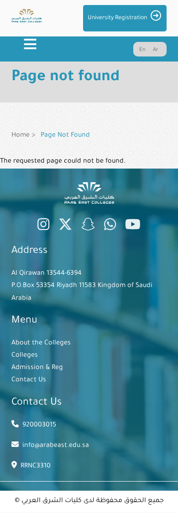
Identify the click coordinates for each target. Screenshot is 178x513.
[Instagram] (43, 226)
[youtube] (133, 226)
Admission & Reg (37, 368)
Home (20, 135)
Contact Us (28, 380)
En (142, 50)
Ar (155, 50)
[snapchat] (88, 226)
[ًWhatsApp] (110, 226)
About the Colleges (41, 343)
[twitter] (65, 226)
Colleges (24, 355)
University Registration (117, 18)
